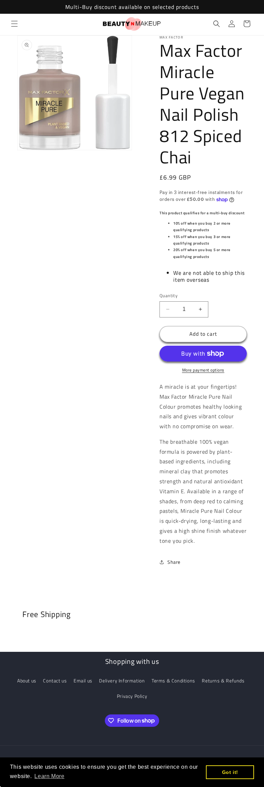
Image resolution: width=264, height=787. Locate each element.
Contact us (55, 680)
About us (26, 680)
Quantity (168, 295)
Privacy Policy (132, 696)
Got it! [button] (230, 772)
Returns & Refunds (223, 680)
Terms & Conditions (173, 680)
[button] (14, 23)
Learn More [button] (49, 776)
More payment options (203, 370)
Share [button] (173, 561)
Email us (83, 680)
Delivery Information (122, 680)
